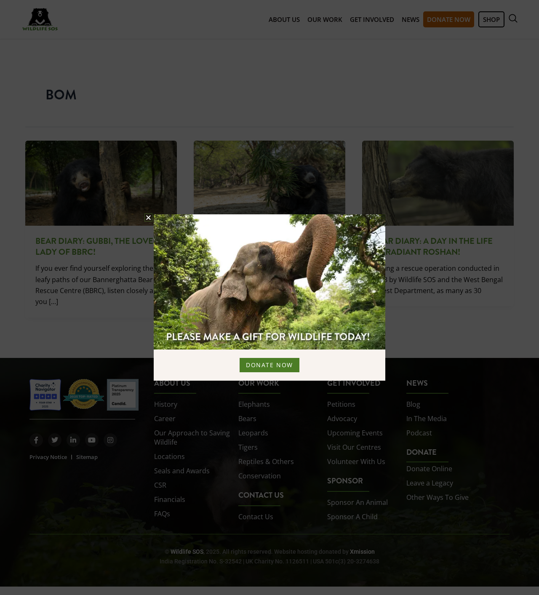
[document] (269, 297)
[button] (148, 217)
